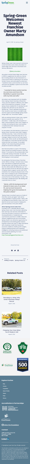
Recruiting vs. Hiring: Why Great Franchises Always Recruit (11, 299)
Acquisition (5, 388)
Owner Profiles (6, 391)
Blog (4, 383)
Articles (4, 386)
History (4, 398)
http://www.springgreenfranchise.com (12, 235)
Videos (4, 393)
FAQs (4, 395)
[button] (26, 2)
